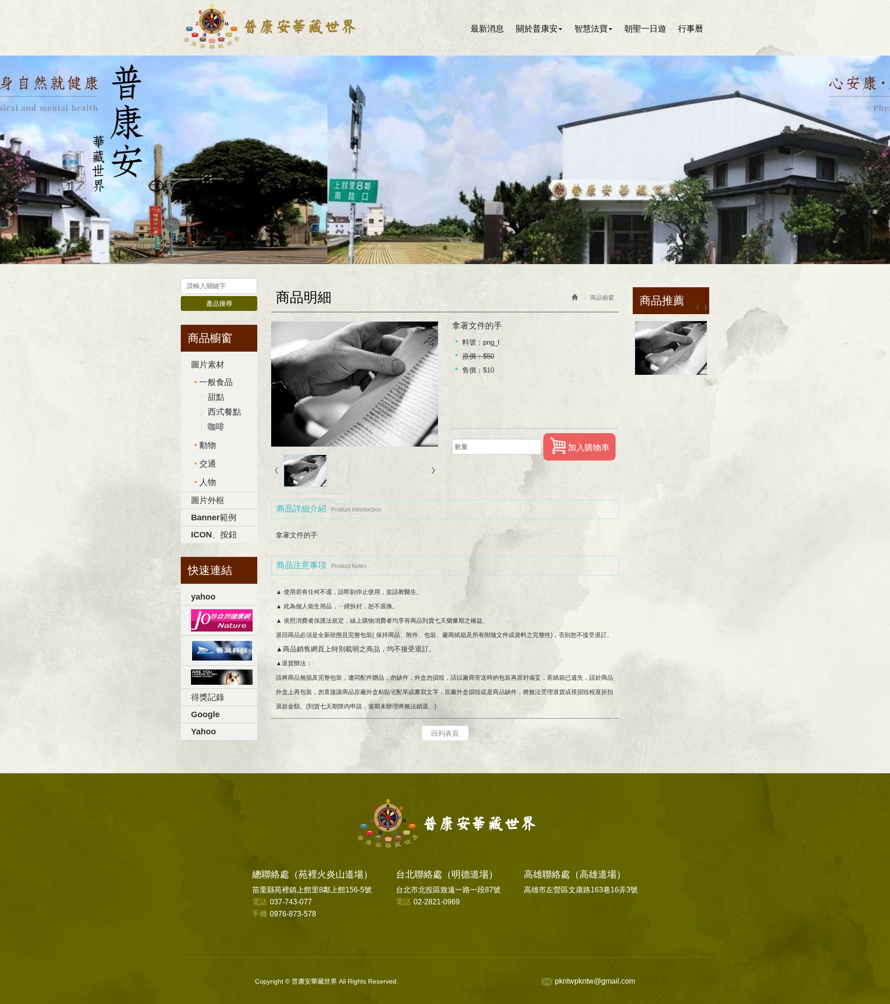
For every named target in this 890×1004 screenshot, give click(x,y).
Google (205, 714)
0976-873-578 (284, 914)
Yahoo (203, 731)
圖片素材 (207, 364)
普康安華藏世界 (279, 27)
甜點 (216, 397)
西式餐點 (224, 412)
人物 (207, 482)
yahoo (203, 596)
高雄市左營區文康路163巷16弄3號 (581, 890)
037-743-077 (282, 902)
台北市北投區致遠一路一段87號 (448, 890)
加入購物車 (589, 447)
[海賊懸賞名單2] (219, 650)
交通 (207, 463)
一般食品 (216, 382)
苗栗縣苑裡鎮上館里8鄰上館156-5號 (312, 890)
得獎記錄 (207, 697)
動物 (207, 445)
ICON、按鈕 (214, 534)
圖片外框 (207, 500)
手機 (259, 914)
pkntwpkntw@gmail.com (595, 981)
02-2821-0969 (428, 902)
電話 (259, 902)
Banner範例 (213, 517)
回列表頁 (445, 733)
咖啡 (216, 426)
